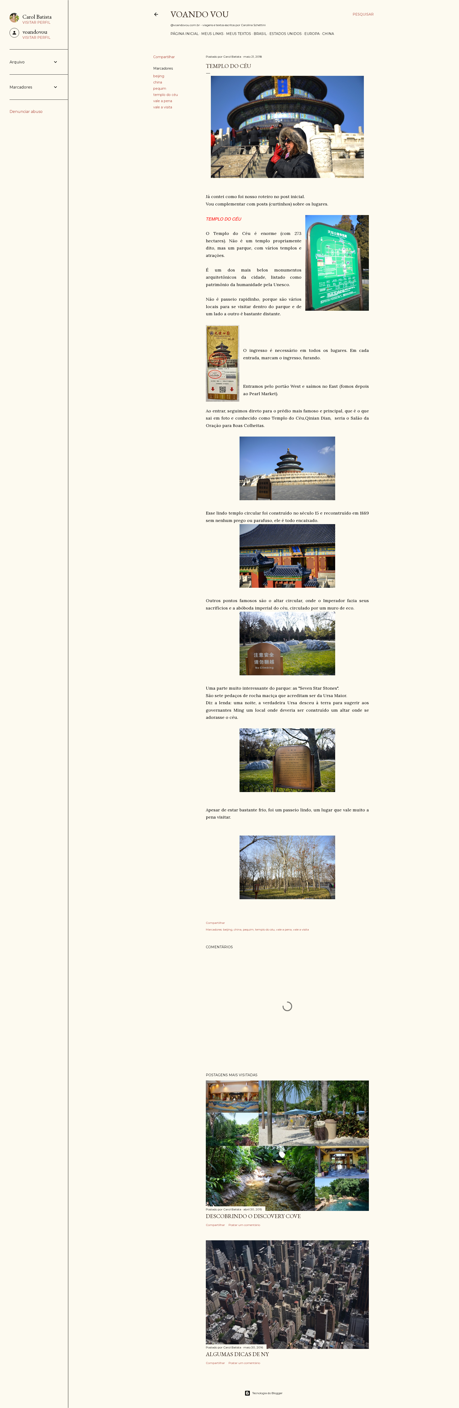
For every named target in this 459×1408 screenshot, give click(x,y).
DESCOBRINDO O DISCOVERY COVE (253, 1216)
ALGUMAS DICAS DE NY (237, 1354)
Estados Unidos (285, 34)
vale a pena (162, 101)
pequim (159, 88)
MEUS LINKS (212, 34)
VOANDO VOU (199, 14)
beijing (158, 76)
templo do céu (165, 95)
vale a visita (162, 107)
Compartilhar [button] (164, 57)
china (157, 82)
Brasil (260, 34)
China (328, 34)
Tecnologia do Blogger (267, 1393)
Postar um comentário (244, 1225)
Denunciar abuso (26, 111)
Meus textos (238, 34)
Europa (312, 34)
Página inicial (184, 34)
